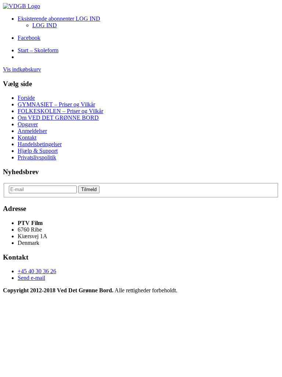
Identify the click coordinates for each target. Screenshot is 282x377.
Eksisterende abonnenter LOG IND (59, 18)
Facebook (29, 38)
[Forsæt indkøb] (21, 6)
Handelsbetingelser (40, 144)
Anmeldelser (32, 131)
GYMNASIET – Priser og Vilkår (56, 104)
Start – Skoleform (38, 50)
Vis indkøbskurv (22, 69)
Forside (26, 98)
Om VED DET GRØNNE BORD (58, 117)
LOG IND (44, 25)
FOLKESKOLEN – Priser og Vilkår (60, 111)
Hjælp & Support (38, 151)
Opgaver (28, 124)
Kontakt (27, 137)
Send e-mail (31, 278)
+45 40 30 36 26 (37, 271)
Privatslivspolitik (37, 157)
